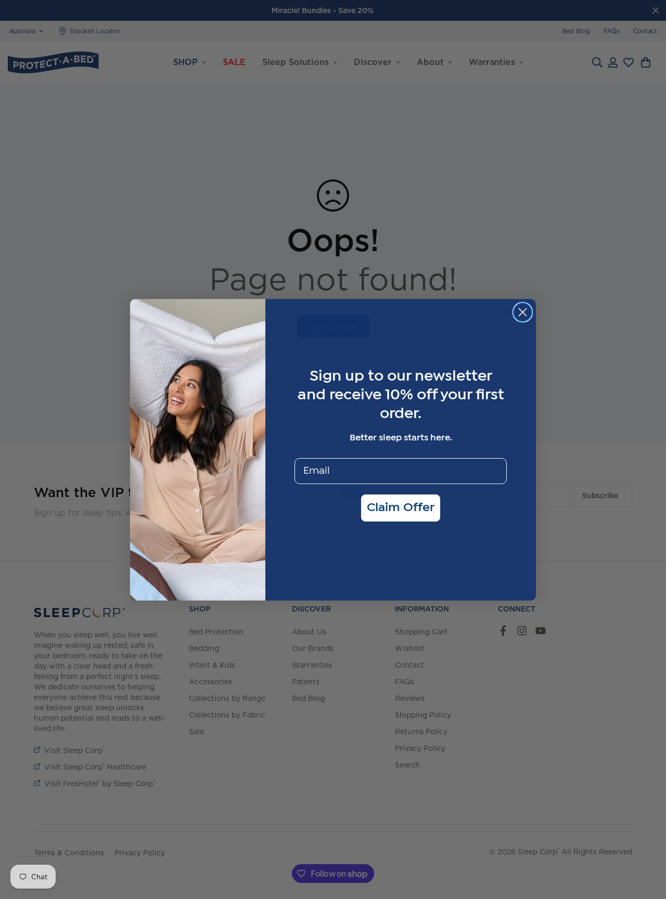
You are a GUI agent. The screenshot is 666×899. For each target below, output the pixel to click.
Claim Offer (400, 508)
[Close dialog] (523, 312)
